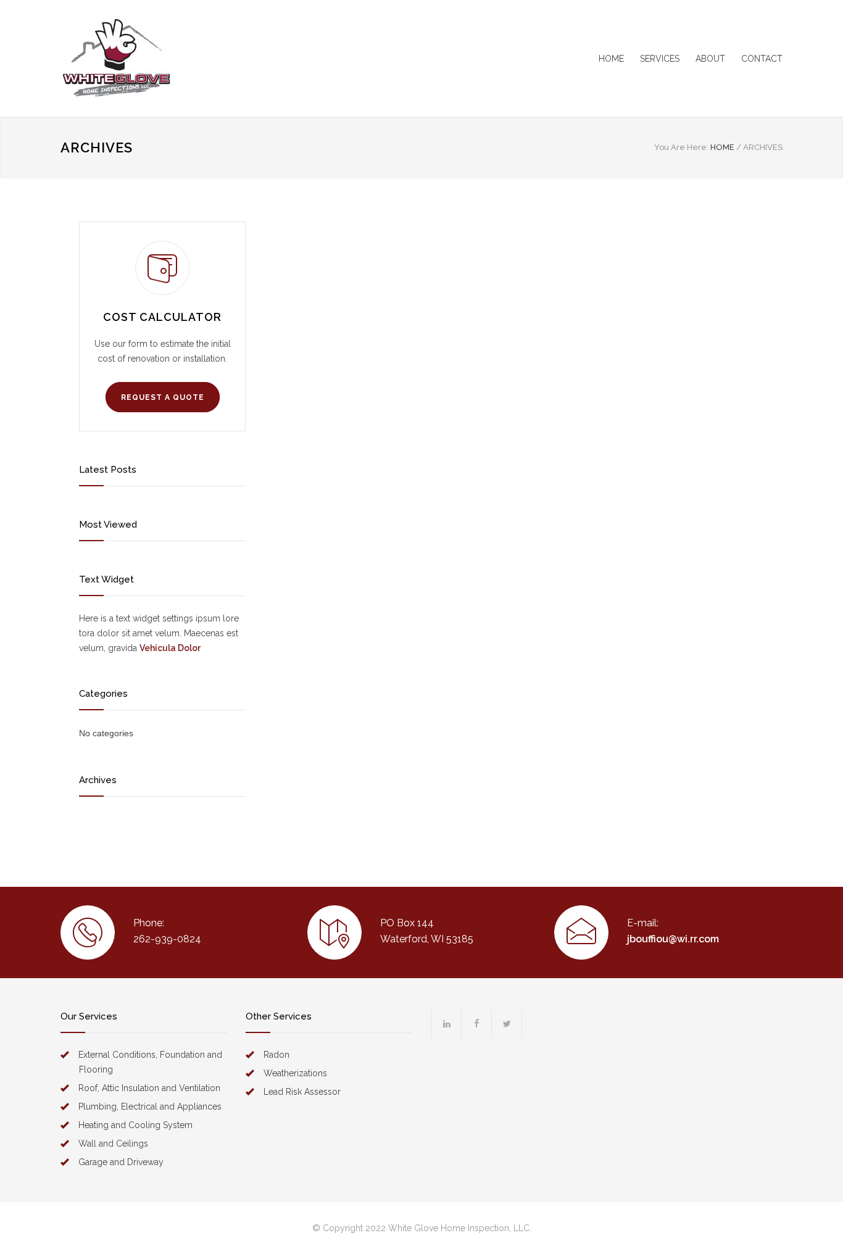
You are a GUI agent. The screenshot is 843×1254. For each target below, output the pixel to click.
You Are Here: (681, 147)
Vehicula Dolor (170, 648)
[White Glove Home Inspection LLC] (174, 58)
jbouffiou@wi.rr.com (673, 939)
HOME (611, 59)
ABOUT (710, 59)
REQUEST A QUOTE (162, 397)
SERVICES (659, 59)
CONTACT (762, 59)
